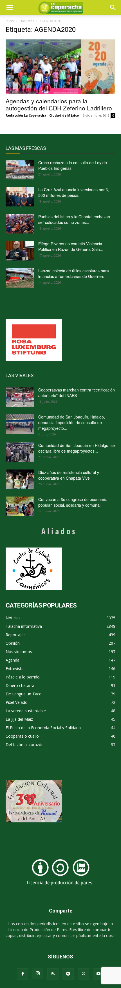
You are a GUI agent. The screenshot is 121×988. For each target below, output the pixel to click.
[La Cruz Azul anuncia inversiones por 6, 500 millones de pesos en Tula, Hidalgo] (20, 196)
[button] (113, 7)
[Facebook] (22, 974)
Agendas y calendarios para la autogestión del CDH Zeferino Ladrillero (59, 104)
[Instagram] (37, 973)
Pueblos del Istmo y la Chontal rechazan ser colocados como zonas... (74, 219)
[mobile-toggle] (10, 7)
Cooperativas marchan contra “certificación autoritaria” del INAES (76, 392)
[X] (83, 974)
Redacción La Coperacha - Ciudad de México (42, 115)
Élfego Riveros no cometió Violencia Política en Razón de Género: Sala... (70, 246)
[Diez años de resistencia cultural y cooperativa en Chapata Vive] (20, 479)
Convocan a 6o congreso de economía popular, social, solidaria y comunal (72, 502)
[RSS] (53, 974)
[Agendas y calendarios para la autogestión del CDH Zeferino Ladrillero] (60, 66)
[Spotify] (68, 974)
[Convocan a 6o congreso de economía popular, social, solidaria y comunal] (20, 506)
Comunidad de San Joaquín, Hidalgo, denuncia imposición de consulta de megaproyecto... (71, 422)
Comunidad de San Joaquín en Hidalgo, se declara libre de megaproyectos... (76, 448)
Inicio (10, 21)
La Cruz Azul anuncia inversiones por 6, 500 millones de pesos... (73, 192)
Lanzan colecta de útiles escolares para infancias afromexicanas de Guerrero (73, 273)
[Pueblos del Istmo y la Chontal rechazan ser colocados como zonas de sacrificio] (20, 223)
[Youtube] (98, 974)
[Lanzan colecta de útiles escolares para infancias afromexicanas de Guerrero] (20, 278)
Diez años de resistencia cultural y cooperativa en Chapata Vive (68, 475)
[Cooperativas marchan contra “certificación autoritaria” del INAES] (20, 397)
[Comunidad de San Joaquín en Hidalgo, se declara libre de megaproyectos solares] (20, 452)
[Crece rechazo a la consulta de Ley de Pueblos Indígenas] (20, 169)
